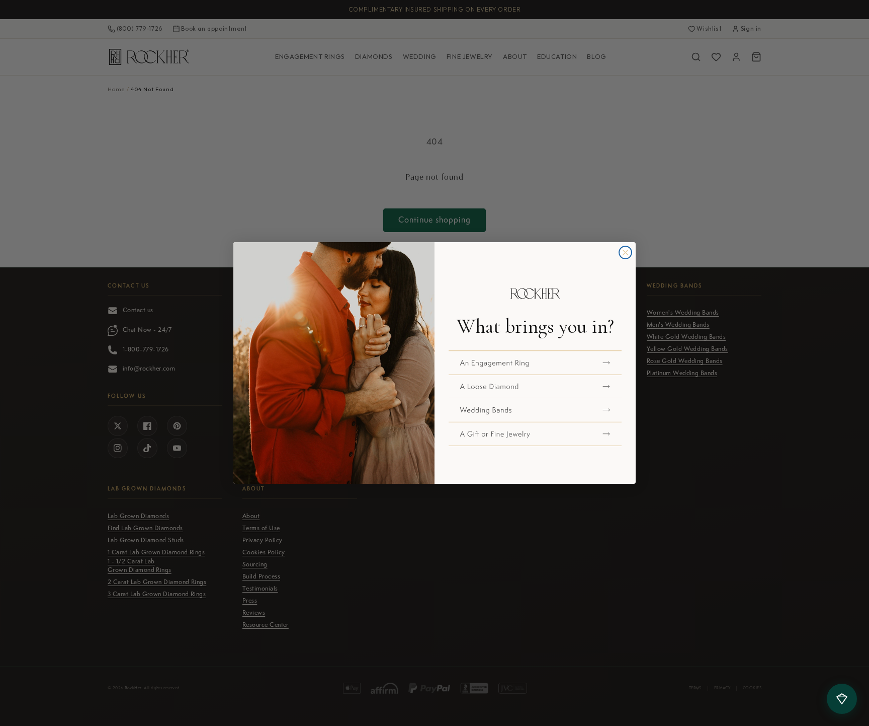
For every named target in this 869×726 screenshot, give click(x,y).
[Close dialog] (625, 252)
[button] (535, 362)
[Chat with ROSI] (842, 699)
